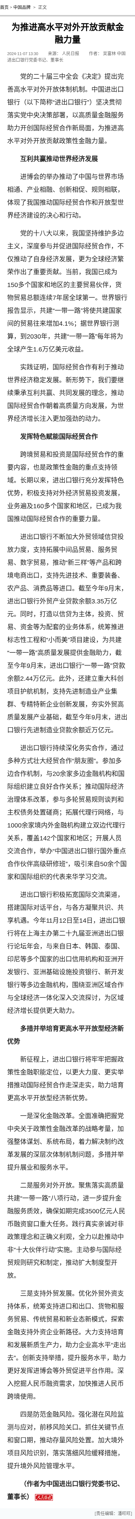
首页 (4, 7)
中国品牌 (22, 7)
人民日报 (70, 53)
